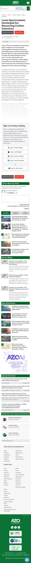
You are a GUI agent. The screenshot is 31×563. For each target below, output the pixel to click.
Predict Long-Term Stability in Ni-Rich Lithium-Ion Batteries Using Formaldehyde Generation (14, 405)
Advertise (6, 497)
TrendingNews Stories (6, 213)
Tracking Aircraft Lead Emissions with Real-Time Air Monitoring (14, 379)
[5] (6, 251)
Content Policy (7, 507)
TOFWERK (7, 383)
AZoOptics (6, 457)
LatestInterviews (25, 213)
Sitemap (6, 505)
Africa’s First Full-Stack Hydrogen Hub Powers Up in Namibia (20, 243)
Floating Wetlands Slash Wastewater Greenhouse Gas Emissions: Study (20, 218)
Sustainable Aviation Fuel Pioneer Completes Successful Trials (20, 250)
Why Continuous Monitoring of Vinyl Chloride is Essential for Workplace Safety (19, 346)
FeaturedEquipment (15, 213)
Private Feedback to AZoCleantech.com (18, 206)
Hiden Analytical (9, 410)
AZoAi (17, 455)
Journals (6, 485)
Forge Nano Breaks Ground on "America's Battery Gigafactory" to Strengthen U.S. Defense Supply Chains (20, 227)
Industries (18, 479)
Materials (18, 481)
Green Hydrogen (19, 474)
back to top (25, 515)
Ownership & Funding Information (9, 510)
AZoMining (7, 461)
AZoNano (6, 453)
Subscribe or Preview (14, 419)
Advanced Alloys (13, 425)
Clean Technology (13, 433)
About (5, 489)
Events (17, 470)
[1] (6, 218)
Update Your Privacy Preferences (16, 558)
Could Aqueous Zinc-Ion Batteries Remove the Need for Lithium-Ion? (20, 315)
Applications (18, 477)
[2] (6, 226)
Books (5, 481)
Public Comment (24, 204)
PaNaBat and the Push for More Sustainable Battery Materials (20, 330)
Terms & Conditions (9, 499)
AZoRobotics (7, 455)
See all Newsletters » (7, 440)
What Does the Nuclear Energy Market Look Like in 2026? (20, 338)
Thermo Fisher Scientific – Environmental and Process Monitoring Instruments (14, 398)
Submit (27, 208)
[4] (6, 243)
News (9, 15)
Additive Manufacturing (15, 417)
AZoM (5, 450)
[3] (6, 236)
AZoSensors (18, 450)
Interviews (18, 472)
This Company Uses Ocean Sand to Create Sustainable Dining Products (21, 323)
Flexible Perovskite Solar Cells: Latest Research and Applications (20, 307)
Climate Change (16, 15)
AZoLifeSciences (19, 459)
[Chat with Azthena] (27, 559)
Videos (17, 468)
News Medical (19, 457)
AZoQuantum (19, 453)
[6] (6, 346)
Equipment (7, 474)
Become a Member (20, 487)
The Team (18, 485)
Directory (6, 472)
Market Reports (8, 479)
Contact (6, 495)
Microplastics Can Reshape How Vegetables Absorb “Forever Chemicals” (20, 235)
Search (5, 491)
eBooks (6, 483)
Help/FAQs (18, 483)
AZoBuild (6, 459)
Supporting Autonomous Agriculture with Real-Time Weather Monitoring (16, 387)
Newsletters (7, 493)
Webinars (6, 477)
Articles (6, 470)
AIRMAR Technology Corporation (13, 390)
